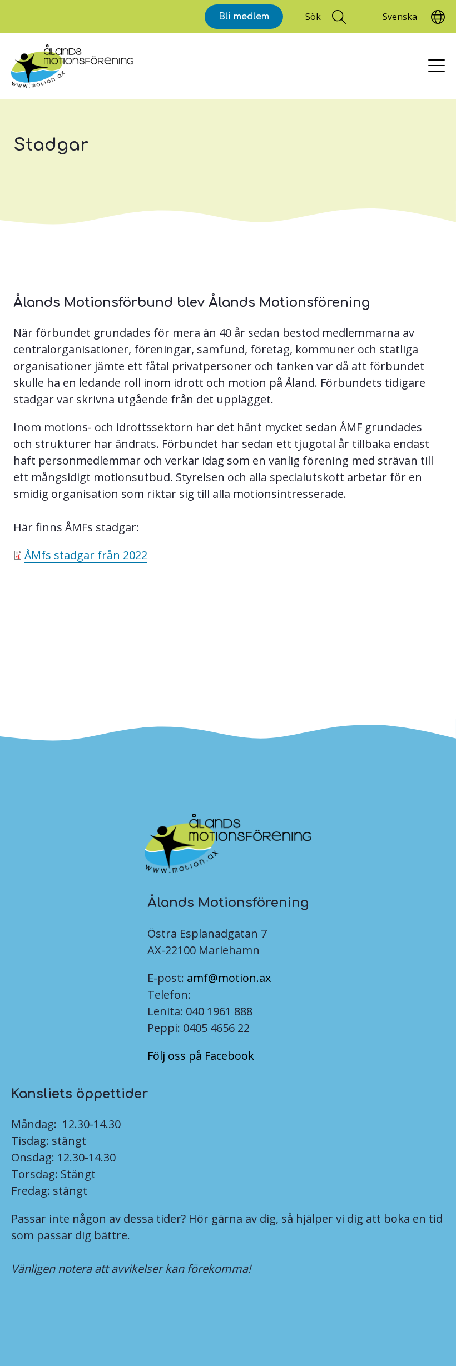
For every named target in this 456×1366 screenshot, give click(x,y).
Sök (313, 17)
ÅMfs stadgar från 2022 (85, 554)
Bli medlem (244, 17)
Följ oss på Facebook (200, 1055)
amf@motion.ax (229, 977)
